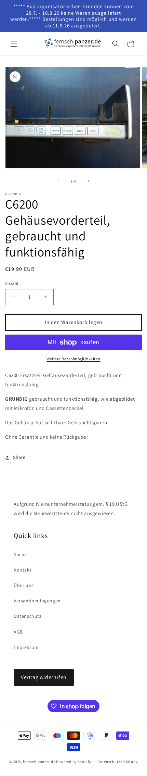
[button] (13, 43)
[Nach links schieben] (58, 181)
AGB (18, 632)
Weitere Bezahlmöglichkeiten (73, 358)
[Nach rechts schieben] (88, 181)
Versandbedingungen (37, 601)
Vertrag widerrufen (44, 677)
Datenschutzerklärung (117, 761)
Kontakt (22, 570)
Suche (20, 554)
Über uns (24, 585)
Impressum (26, 647)
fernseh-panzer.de (39, 761)
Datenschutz (28, 616)
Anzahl (11, 283)
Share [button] (19, 457)
